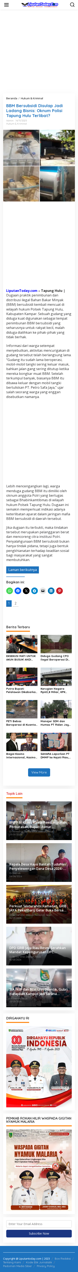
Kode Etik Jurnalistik (39, 1262)
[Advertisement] (39, 51)
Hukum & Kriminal (16, 123)
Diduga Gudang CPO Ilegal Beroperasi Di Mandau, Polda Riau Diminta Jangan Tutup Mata (56, 657)
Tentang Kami (12, 1262)
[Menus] (6, 5)
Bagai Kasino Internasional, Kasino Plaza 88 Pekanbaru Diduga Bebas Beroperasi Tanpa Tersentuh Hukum (21, 755)
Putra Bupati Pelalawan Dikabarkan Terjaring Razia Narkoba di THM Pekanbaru (21, 690)
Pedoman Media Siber (17, 1266)
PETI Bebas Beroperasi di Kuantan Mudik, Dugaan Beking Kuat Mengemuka (21, 723)
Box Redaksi (63, 1258)
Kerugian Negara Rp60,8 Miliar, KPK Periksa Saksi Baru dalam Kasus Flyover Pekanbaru (55, 690)
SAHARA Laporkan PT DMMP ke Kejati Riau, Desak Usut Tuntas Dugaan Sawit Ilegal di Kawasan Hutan (56, 755)
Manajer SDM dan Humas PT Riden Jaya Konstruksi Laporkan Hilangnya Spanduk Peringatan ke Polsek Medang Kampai (56, 723)
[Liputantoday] (40, 4)
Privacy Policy (46, 1266)
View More (39, 772)
